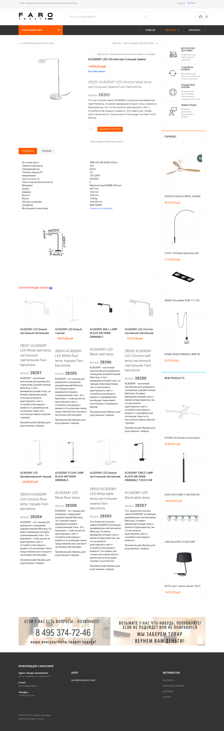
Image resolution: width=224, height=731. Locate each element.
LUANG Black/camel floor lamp (38, 43)
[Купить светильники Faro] (36, 16)
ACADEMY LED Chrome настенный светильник (139, 331)
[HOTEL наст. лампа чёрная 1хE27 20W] (183, 563)
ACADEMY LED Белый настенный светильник (34, 331)
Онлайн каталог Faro (83, 680)
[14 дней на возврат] (173, 73)
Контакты (168, 680)
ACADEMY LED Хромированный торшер (35, 474)
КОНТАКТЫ (194, 30)
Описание (28, 151)
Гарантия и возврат (173, 686)
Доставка (168, 691)
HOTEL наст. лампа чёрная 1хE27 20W (185, 586)
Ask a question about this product (107, 141)
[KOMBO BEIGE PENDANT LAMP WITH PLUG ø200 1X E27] (183, 327)
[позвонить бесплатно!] (64, 631)
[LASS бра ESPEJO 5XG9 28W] (183, 519)
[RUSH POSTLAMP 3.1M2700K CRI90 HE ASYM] (183, 467)
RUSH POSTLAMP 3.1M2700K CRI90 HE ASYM (188, 494)
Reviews (47, 151)
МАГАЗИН (170, 30)
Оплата (167, 697)
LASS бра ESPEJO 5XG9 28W (180, 542)
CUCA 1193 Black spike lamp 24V (182, 253)
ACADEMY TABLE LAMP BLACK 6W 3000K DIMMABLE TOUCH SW (139, 476)
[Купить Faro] (159, 631)
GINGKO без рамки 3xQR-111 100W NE (184, 300)
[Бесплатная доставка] (173, 54)
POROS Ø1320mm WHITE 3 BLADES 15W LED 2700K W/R (194, 196)
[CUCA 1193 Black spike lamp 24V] (183, 226)
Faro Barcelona (96, 71)
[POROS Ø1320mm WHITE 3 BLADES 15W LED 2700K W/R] (183, 169)
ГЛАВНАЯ (150, 30)
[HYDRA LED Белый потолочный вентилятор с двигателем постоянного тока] (183, 410)
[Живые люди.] (173, 111)
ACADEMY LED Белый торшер (68, 331)
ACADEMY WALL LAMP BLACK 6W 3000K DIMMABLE (103, 333)
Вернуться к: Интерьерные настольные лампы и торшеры (126, 54)
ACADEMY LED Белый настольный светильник (105, 474)
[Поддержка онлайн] (173, 92)
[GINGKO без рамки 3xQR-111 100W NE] (183, 278)
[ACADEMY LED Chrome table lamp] (54, 242)
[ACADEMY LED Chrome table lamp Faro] (51, 77)
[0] (200, 16)
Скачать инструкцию (101, 208)
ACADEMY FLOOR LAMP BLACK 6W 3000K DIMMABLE (69, 476)
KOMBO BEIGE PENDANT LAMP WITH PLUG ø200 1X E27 (193, 354)
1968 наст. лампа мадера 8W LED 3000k (132, 43)
